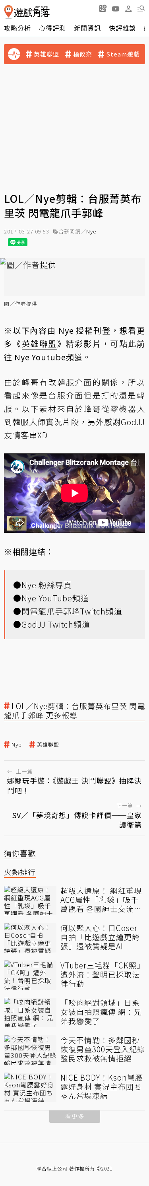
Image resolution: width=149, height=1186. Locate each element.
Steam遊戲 (123, 54)
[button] (141, 8)
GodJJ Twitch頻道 (55, 624)
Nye (91, 231)
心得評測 (52, 28)
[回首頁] (27, 12)
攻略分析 (17, 28)
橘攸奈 (82, 54)
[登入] (128, 9)
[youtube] (116, 8)
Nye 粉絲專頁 (46, 585)
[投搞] (103, 8)
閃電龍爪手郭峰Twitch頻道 (71, 611)
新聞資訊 (87, 28)
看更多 (74, 1116)
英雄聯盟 (46, 54)
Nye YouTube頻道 (55, 598)
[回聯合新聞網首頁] (8, 12)
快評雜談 (122, 28)
